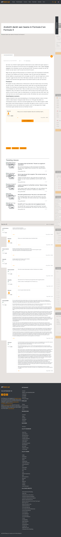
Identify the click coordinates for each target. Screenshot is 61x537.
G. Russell (59, 38)
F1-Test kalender (11, 408)
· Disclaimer (24, 397)
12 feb (58, 114)
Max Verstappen (19, 1)
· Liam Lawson (24, 441)
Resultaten (34, 1)
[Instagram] (7, 395)
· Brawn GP (24, 481)
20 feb (58, 126)
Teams (30, 1)
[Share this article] (51, 56)
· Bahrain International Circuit (27, 499)
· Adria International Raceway (27, 491)
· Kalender (24, 420)
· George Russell (25, 436)
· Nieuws (23, 404)
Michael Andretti (15, 148)
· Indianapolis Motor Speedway (27, 529)
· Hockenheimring (25, 524)
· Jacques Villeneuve (25, 438)
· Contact (23, 390)
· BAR (23, 475)
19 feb (58, 124)
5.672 (6, 232)
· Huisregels (24, 395)
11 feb (57, 113)
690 (5, 304)
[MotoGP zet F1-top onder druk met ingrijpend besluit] (11, 204)
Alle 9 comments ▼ (27, 120)
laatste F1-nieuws (18, 398)
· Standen (23, 417)
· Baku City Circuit (25, 502)
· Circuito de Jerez (25, 515)
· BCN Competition (25, 476)
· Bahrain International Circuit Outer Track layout (31, 501)
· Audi (23, 472)
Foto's (44, 1)
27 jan (58, 101)
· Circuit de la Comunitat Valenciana (28, 508)
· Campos (23, 484)
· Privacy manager (25, 398)
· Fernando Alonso (25, 435)
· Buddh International (26, 505)
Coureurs (25, 1)
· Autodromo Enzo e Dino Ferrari (27, 494)
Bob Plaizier (28, 60)
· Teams (23, 416)
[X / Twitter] (5, 395)
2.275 (6, 263)
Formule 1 (31, 66)
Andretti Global (23, 148)
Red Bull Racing (10, 403)
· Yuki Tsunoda (24, 449)
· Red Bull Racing (25, 407)
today (5, 2)
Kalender (39, 1)
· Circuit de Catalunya (26, 507)
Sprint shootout (58, 36)
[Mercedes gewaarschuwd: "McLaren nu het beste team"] (11, 195)
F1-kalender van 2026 (8, 404)
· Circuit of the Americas (26, 510)
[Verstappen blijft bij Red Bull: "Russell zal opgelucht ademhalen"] (11, 163)
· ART (23, 465)
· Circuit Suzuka (25, 511)
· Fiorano (23, 518)
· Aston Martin (24, 467)
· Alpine (23, 459)
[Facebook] (2, 395)
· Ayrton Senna (24, 433)
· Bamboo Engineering (26, 473)
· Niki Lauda (24, 446)
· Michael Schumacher (26, 443)
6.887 (11, 346)
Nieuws (13, 1)
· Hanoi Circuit (24, 522)
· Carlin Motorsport (25, 486)
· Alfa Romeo (24, 456)
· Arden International (25, 462)
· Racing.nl (24, 426)
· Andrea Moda (24, 461)
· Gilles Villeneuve (25, 521)
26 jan (58, 99)
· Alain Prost (24, 432)
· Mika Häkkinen (25, 444)
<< (7, 55)
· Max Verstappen (25, 405)
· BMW (23, 479)
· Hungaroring (24, 525)
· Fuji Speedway (25, 519)
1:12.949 (59, 32)
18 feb (58, 122)
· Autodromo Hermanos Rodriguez (28, 496)
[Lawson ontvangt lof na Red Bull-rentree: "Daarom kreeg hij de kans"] (11, 186)
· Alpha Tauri (24, 458)
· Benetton (24, 478)
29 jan (58, 105)
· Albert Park (24, 493)
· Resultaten (24, 419)
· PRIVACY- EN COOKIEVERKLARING (28, 392)
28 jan (58, 103)
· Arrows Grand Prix (25, 464)
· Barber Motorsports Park (26, 504)
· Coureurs (24, 414)
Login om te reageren (50, 224)
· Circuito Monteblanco (26, 516)
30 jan (58, 107)
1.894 (12, 115)
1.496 (6, 253)
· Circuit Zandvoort (25, 513)
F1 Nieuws (8, 148)
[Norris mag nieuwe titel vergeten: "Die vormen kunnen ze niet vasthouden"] (11, 175)
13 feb (58, 116)
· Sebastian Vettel (25, 447)
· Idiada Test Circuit (25, 527)
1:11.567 (59, 39)
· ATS (23, 470)
